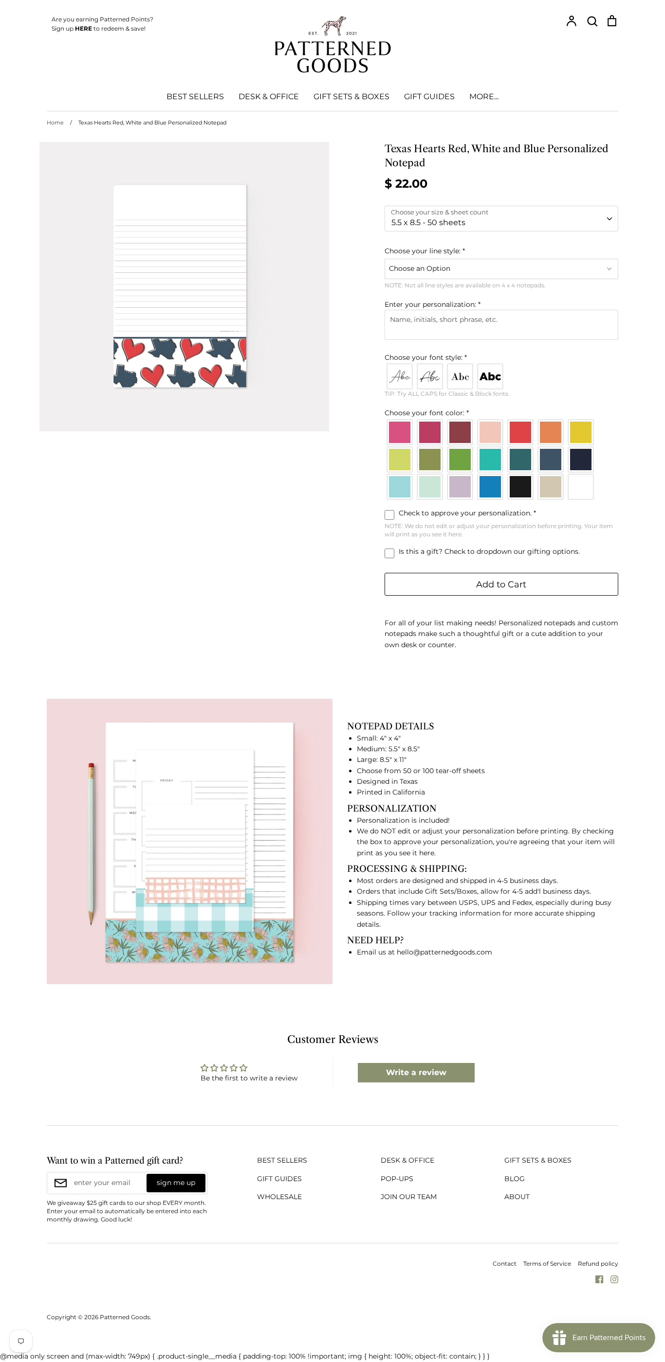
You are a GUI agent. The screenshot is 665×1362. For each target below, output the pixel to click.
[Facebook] (595, 1278)
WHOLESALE (279, 1196)
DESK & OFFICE (269, 96)
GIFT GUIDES (429, 96)
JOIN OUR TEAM (409, 1196)
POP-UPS (397, 1178)
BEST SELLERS (195, 96)
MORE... (484, 96)
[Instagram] (610, 1278)
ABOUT (517, 1196)
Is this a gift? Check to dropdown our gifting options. (488, 551)
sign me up (176, 1182)
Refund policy (598, 1263)
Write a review (416, 1072)
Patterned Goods (125, 1317)
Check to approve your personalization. (466, 513)
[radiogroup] (501, 376)
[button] (501, 251)
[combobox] (501, 218)
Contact (505, 1263)
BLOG (514, 1178)
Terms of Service (547, 1263)
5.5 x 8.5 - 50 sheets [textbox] (428, 222)
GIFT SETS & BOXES (351, 96)
